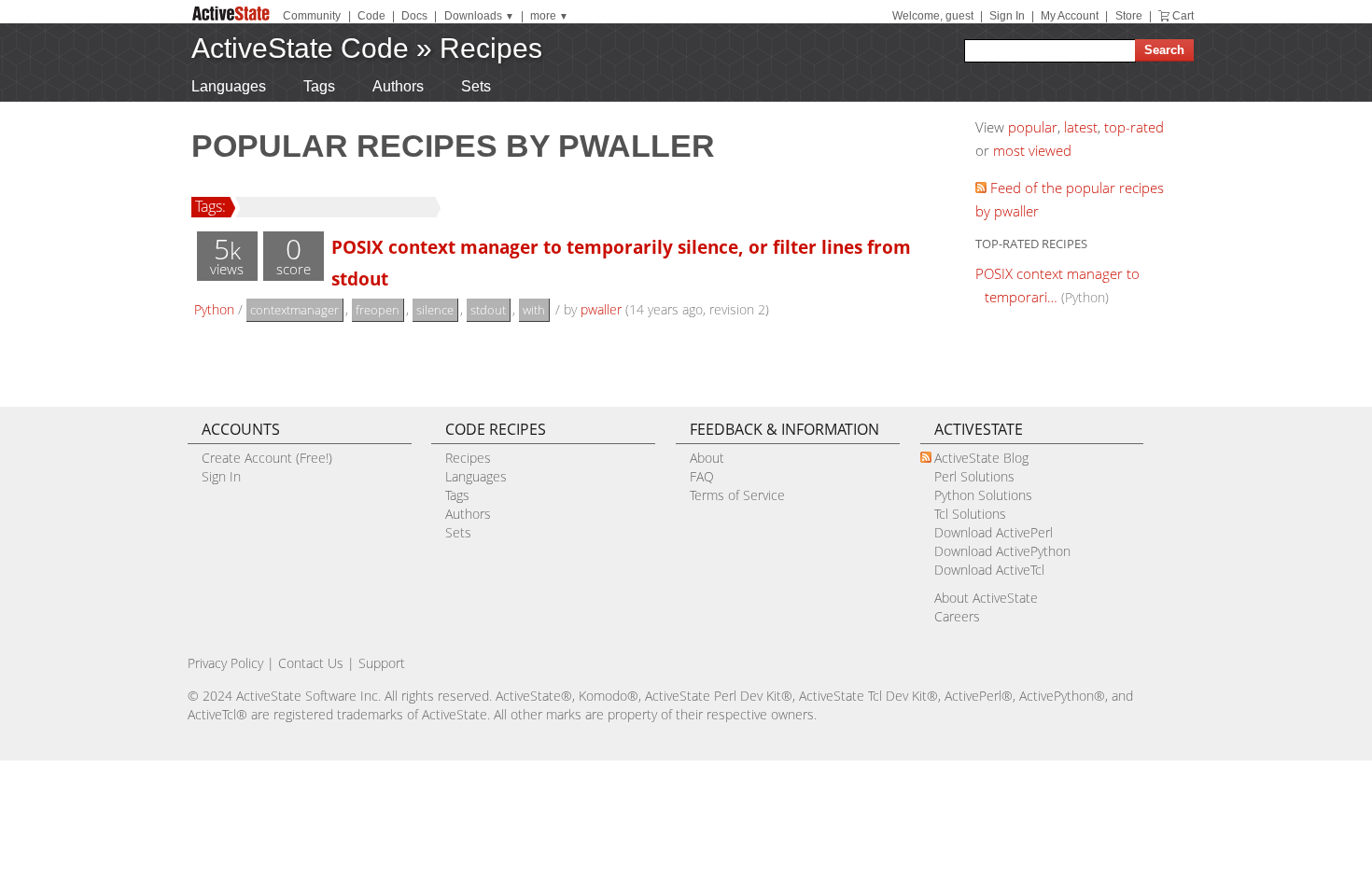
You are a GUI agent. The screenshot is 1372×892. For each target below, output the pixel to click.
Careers (957, 616)
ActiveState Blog (981, 458)
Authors (398, 86)
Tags (319, 86)
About (707, 458)
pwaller (601, 309)
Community (312, 15)
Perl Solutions (974, 476)
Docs (414, 15)
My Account (1070, 15)
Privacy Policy (225, 663)
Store (1128, 15)
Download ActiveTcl (989, 569)
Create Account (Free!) (267, 458)
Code (371, 15)
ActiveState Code (300, 48)
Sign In (1007, 15)
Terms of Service (737, 495)
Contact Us (310, 663)
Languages (228, 86)
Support (381, 663)
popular (1032, 127)
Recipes (491, 48)
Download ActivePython (1002, 551)
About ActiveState (986, 597)
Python (214, 309)
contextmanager (294, 309)
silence (435, 309)
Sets (476, 86)
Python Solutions (983, 495)
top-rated (1134, 127)
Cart (1183, 15)
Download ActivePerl (993, 532)
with (534, 309)
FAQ (702, 476)
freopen (377, 309)
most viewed (1032, 150)
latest (1081, 127)
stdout (488, 309)
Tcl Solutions (970, 514)
